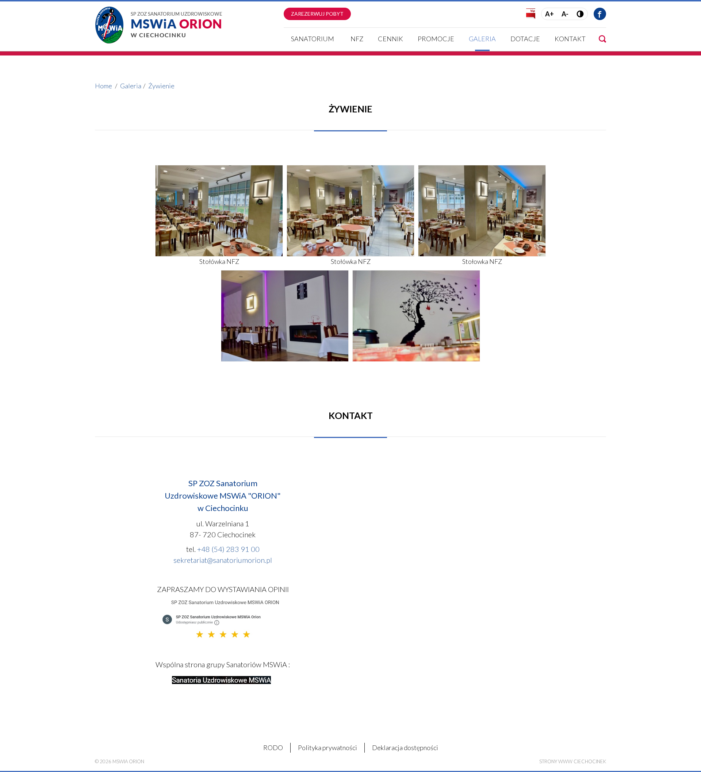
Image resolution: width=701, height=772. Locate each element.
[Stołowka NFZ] (482, 210)
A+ (549, 14)
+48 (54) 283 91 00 (228, 549)
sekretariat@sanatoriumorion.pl (222, 560)
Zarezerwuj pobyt (317, 14)
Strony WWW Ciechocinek (572, 761)
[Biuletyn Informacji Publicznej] (530, 13)
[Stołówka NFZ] (219, 210)
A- (565, 14)
